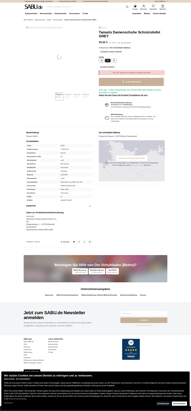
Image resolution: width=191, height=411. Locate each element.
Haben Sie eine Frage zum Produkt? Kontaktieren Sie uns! (123, 95)
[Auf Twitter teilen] (84, 242)
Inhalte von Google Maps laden (132, 158)
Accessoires (52, 349)
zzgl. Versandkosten (124, 42)
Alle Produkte (28, 20)
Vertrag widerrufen (32, 371)
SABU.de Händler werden (33, 363)
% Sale (50, 352)
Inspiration (27, 357)
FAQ (25, 344)
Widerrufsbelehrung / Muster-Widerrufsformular (99, 295)
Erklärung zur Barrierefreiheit (34, 360)
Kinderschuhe (53, 347)
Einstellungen (163, 403)
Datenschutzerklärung (17, 399)
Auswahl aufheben (107, 67)
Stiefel (49, 20)
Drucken (66, 242)
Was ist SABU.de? (160, 1)
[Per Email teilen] (90, 242)
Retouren (27, 347)
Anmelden (143, 320)
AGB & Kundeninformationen (67, 295)
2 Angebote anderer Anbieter (111, 52)
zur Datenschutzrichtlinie (143, 325)
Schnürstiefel (57, 20)
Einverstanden (179, 403)
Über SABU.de (29, 341)
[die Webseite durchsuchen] (127, 6)
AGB (25, 355)
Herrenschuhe (53, 344)
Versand (143, 295)
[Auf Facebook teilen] (74, 242)
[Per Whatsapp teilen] (79, 242)
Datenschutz (28, 352)
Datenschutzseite (137, 165)
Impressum (8, 403)
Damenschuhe (40, 20)
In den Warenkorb (133, 82)
